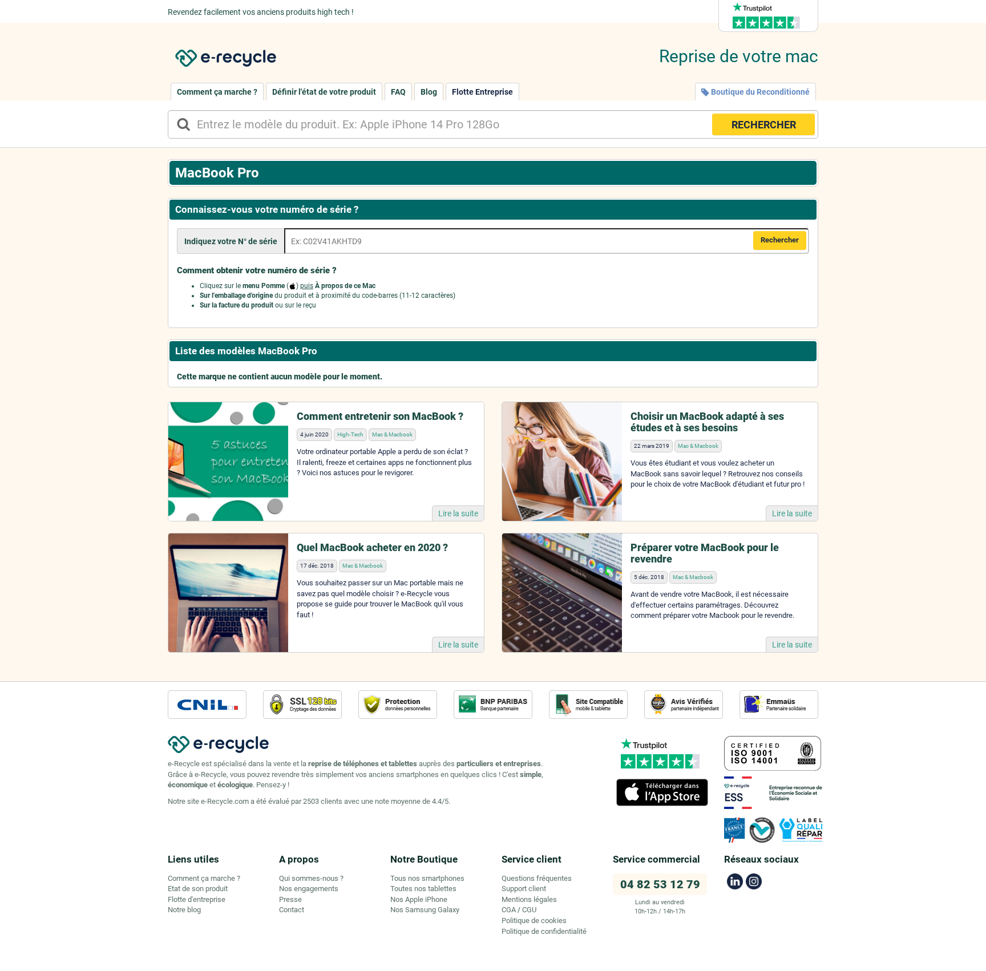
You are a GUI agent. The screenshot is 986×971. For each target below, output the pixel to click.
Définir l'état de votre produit (324, 91)
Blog (429, 91)
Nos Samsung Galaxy (424, 909)
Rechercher (780, 240)
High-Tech (350, 434)
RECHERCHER (764, 125)
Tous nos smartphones (427, 878)
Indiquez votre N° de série (230, 241)
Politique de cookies (534, 920)
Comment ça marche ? (217, 91)
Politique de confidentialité (544, 931)
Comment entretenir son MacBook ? (380, 416)
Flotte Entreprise (482, 91)
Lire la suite (458, 513)
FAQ (398, 91)
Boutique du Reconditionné (759, 91)
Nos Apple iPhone (418, 899)
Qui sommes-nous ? (311, 878)
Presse (290, 899)
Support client (524, 888)
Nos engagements (308, 888)
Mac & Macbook (392, 434)
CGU (529, 909)
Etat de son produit (198, 888)
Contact (291, 909)
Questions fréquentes (537, 878)
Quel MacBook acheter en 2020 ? (372, 547)
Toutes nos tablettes (423, 888)
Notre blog (184, 909)
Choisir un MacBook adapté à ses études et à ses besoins (707, 422)
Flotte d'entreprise (196, 899)
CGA (509, 909)
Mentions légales (529, 899)
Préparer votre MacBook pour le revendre (705, 553)
